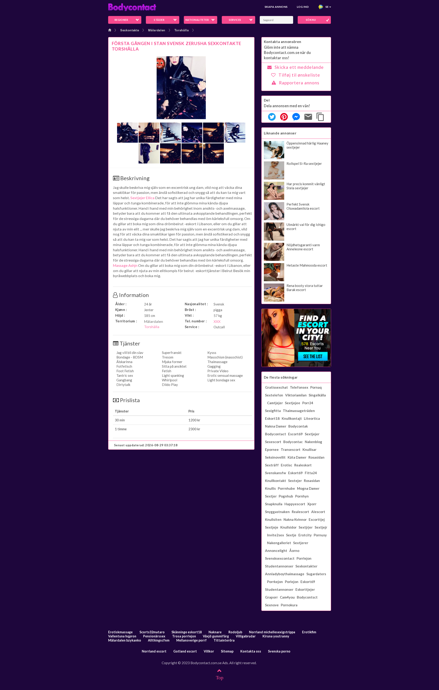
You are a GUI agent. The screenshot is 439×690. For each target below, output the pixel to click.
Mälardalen (156, 30)
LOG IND (303, 6)
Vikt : (189, 315)
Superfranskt (172, 352)
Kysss (211, 352)
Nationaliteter (197, 19)
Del (267, 100)
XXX (217, 321)
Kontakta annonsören (282, 42)
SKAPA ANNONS (276, 6)
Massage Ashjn (125, 265)
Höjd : (120, 315)
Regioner (121, 19)
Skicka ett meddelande (299, 67)
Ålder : (121, 304)
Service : (192, 327)
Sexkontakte (129, 30)
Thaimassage (217, 362)
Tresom (167, 357)
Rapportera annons (299, 82)
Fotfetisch (124, 366)
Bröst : (190, 310)
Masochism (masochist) (225, 357)
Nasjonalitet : (196, 304)
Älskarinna (124, 362)
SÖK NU (311, 19)
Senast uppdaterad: (146, 445)
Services (235, 19)
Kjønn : (121, 310)
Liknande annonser (280, 133)
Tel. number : (196, 321)
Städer (159, 19)
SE (326, 6)
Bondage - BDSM (129, 357)
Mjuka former (172, 362)
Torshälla (181, 30)
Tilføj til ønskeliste (299, 75)
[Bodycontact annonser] (132, 7)
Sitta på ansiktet (174, 366)
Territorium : (126, 321)
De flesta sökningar (281, 377)
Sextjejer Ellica (142, 197)
